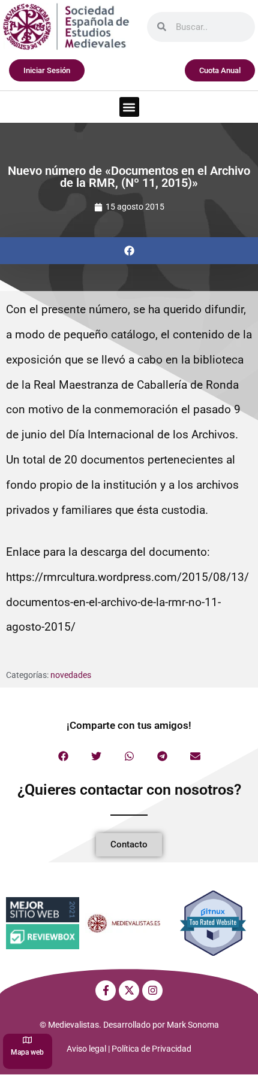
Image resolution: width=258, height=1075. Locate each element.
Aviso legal (86, 1048)
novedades (70, 675)
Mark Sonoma (193, 1024)
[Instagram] (152, 990)
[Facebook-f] (105, 990)
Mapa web (27, 1052)
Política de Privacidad (151, 1048)
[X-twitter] (129, 990)
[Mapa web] (27, 1039)
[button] (129, 107)
